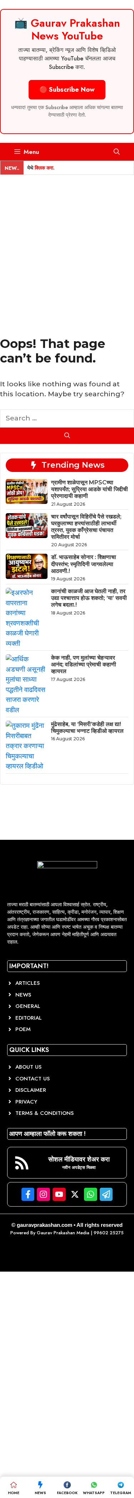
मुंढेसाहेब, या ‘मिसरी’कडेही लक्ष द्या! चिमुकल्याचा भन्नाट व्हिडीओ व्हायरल (87, 727)
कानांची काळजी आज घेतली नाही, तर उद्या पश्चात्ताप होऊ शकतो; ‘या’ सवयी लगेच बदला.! (89, 598)
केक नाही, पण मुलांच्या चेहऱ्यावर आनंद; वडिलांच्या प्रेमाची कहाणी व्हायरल (83, 664)
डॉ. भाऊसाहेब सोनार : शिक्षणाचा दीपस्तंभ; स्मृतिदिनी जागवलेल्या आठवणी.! (83, 564)
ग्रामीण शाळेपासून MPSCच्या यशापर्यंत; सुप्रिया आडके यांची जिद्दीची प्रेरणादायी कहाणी (89, 489)
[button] (116, 152)
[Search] (67, 436)
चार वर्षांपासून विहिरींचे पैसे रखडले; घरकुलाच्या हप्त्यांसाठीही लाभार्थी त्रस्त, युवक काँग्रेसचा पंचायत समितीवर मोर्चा (86, 527)
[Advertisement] (67, 245)
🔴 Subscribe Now (67, 89)
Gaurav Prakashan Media (63, 1232)
